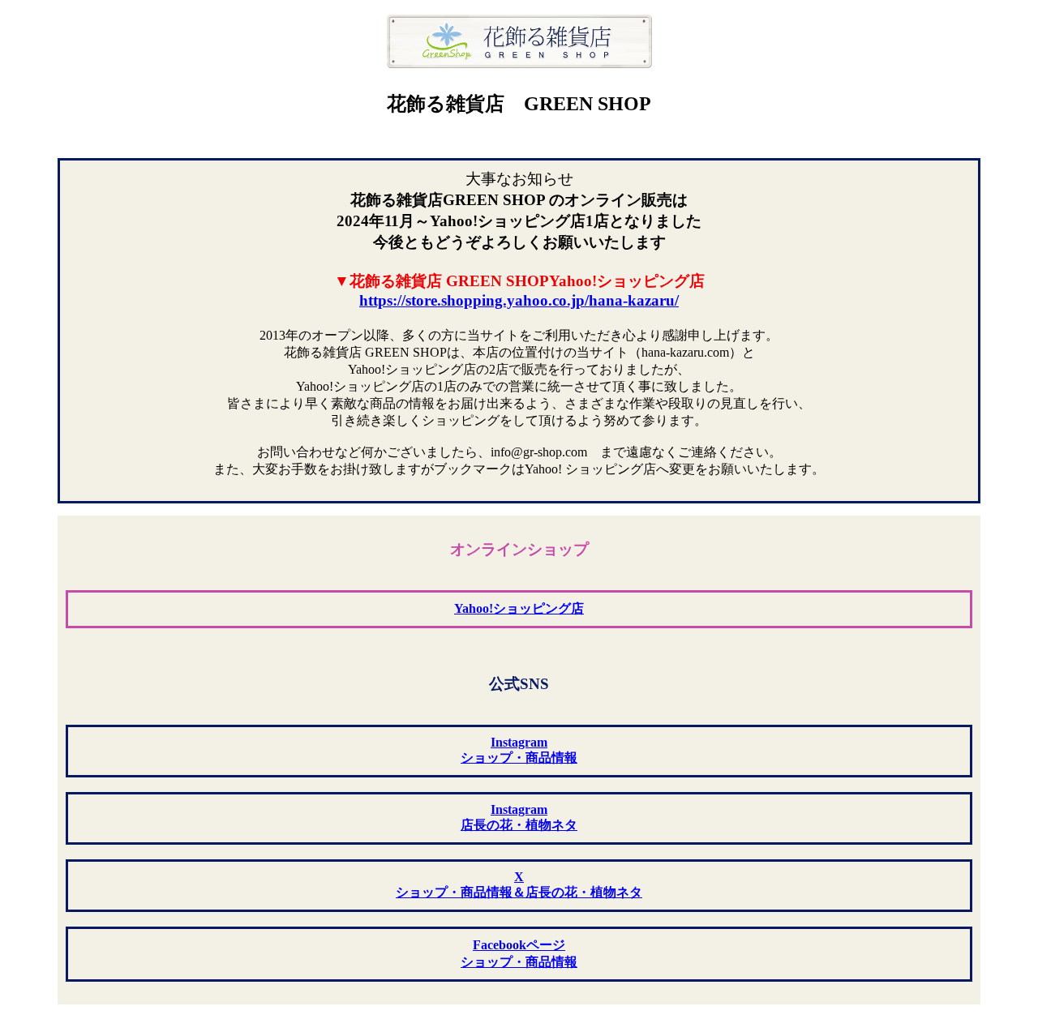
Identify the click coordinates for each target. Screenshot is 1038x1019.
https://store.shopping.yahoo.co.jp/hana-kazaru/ (519, 300)
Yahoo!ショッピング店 (519, 608)
